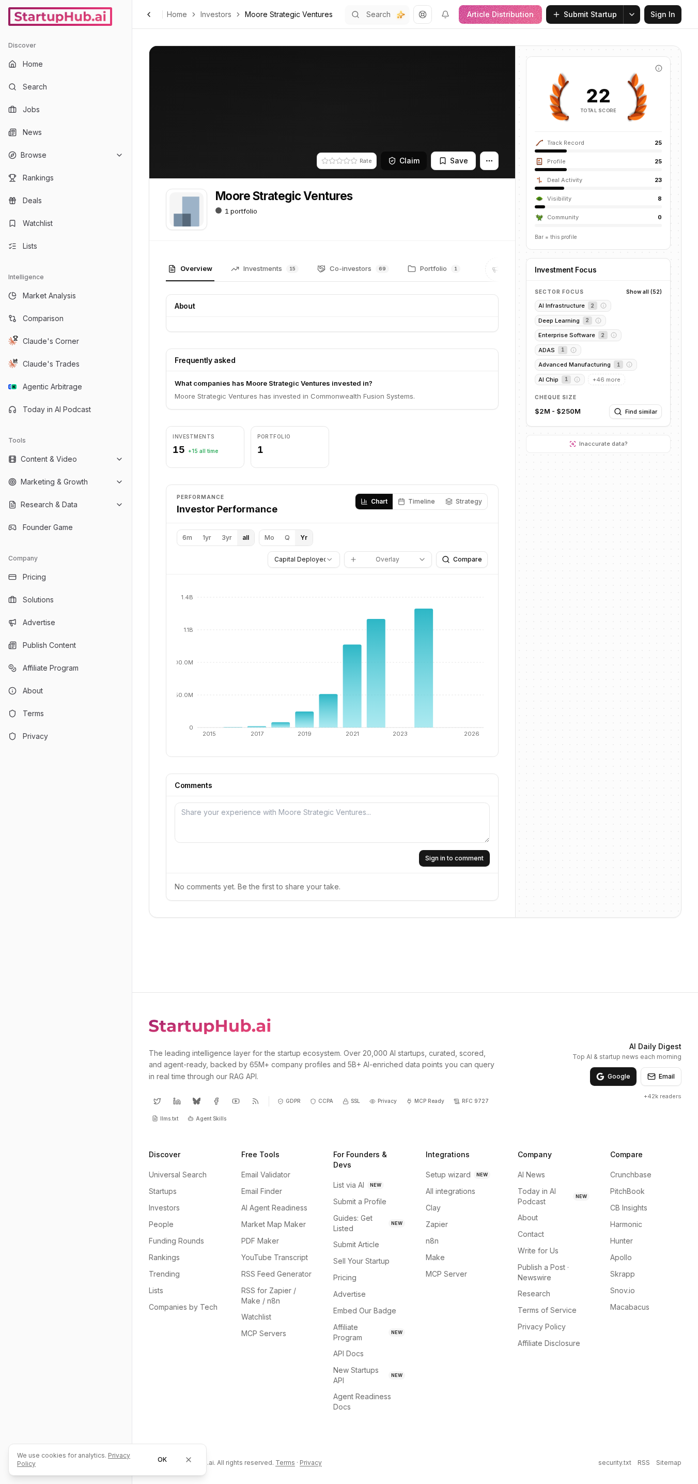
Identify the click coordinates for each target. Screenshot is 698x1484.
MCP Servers (263, 1333)
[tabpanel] (332, 597)
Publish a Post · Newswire (543, 1272)
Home (177, 14)
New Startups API (367, 1375)
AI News (531, 1174)
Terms (285, 1462)
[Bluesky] (196, 1101)
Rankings (164, 1257)
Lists (156, 1290)
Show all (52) (644, 292)
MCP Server (446, 1273)
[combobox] (304, 559)
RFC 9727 (475, 1101)
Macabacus (629, 1307)
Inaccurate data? (603, 443)
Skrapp (622, 1273)
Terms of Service (547, 1310)
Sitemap (668, 1462)
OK (162, 1459)
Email (667, 1076)
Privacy (387, 1101)
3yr (227, 537)
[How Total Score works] (659, 68)
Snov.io (622, 1290)
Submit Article (356, 1244)
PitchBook (627, 1191)
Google (619, 1076)
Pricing (344, 1277)
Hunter (621, 1240)
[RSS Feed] (255, 1101)
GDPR (293, 1101)
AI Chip (548, 379)
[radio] (325, 160)
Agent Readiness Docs (362, 1401)
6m (187, 537)
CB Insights (628, 1207)
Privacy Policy (542, 1326)
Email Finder (261, 1191)
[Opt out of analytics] (188, 1459)
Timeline (421, 501)
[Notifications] (445, 14)
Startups (163, 1191)
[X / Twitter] (157, 1101)
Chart (379, 501)
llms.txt (169, 1118)
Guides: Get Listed (367, 1223)
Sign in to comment (454, 858)
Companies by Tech (183, 1307)
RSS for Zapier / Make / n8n (268, 1295)
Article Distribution (500, 14)
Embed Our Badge (364, 1310)
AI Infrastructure (561, 305)
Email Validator (265, 1174)
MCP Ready (429, 1101)
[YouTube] (235, 1101)
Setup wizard (457, 1174)
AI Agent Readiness (274, 1207)
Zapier (437, 1224)
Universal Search (178, 1174)
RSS (644, 1462)
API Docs (348, 1353)
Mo (269, 537)
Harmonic (626, 1224)
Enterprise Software (566, 335)
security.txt (614, 1462)
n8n (432, 1240)
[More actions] (489, 161)
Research (534, 1293)
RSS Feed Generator (276, 1273)
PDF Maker (260, 1240)
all (245, 537)
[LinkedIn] (176, 1101)
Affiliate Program (367, 1332)
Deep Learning (559, 320)
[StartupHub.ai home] (210, 1026)
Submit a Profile (359, 1201)
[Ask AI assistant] (401, 14)
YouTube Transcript (274, 1257)
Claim (409, 160)
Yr (303, 537)
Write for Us (538, 1250)
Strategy (469, 501)
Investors (215, 14)
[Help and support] (422, 14)
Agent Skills (211, 1118)
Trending (164, 1273)
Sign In (662, 14)
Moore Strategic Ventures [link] (289, 14)
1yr (207, 537)
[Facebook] (216, 1101)
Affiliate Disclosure (549, 1343)
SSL (355, 1101)
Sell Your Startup (361, 1260)
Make (435, 1257)
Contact (531, 1234)
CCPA (325, 1101)
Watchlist (256, 1316)
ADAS (546, 350)
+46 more (607, 379)
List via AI (357, 1184)
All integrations (450, 1191)
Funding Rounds (176, 1240)
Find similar (641, 411)
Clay (433, 1207)
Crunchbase (631, 1174)
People (161, 1224)
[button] (603, 305)
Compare (467, 559)
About (528, 1217)
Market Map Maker (273, 1224)
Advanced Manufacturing (574, 364)
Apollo (621, 1257)
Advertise (349, 1294)
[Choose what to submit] (632, 14)
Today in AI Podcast (552, 1196)
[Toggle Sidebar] (132, 742)
